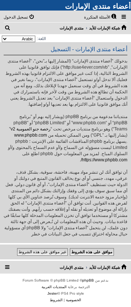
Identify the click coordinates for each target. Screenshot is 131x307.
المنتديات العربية (54, 287)
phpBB (88, 280)
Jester (52, 293)
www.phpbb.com (30, 135)
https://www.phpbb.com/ (104, 159)
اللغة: (41, 38)
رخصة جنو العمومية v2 (31, 129)
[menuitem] (101, 17)
